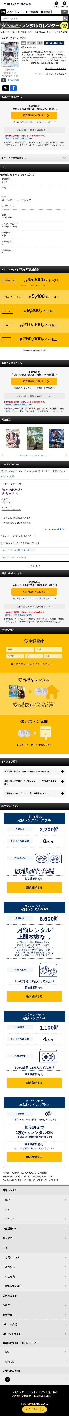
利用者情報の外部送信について (35, 1180)
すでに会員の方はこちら (46, 122)
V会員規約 (15, 1173)
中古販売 (10, 1276)
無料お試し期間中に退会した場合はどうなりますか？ (27, 771)
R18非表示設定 (13, 1286)
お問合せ (7, 1314)
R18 (64, 12)
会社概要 (6, 1173)
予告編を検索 (13, 80)
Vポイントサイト (12, 1334)
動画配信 (47, 12)
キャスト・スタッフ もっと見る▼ (50, 74)
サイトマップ (53, 1180)
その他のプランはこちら (23, 122)
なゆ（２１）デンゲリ (11, 510)
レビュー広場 (10, 1324)
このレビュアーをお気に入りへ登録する (18, 550)
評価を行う (10, 70)
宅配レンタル (12, 1257)
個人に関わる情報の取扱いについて (40, 1176)
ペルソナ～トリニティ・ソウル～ (34, 456)
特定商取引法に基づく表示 (12, 1180)
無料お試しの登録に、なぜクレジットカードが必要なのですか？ (30, 782)
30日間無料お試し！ (34, 115)
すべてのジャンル (25, 32)
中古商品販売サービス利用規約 (14, 1176)
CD (11, 12)
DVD (3, 12)
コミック (21, 12)
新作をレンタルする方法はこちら (18, 138)
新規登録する (34, 887)
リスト (56, 6)
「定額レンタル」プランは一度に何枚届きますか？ (26, 793)
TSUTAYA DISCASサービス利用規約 (34, 1173)
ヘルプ (6, 1305)
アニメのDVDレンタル (43, 32)
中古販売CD (33, 12)
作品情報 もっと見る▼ (55, 68)
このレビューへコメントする (13, 557)
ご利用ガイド (10, 1295)
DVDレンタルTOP (8, 32)
